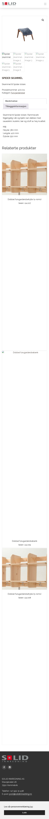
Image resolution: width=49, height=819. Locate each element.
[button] (43, 20)
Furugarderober (18, 93)
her (31, 807)
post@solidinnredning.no (20, 794)
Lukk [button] (24, 813)
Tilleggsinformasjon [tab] (15, 106)
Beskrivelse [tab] (11, 101)
